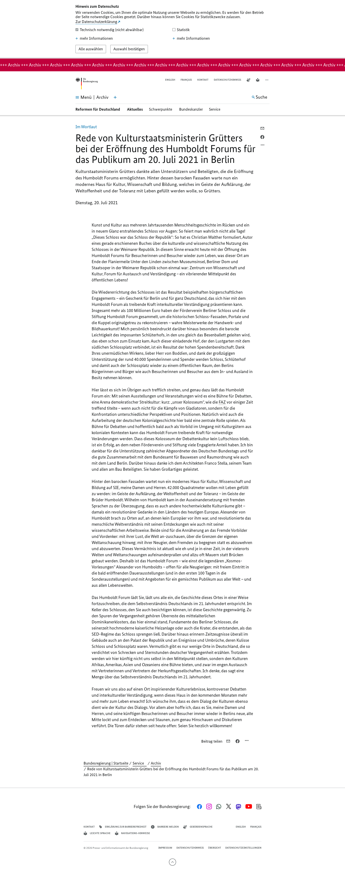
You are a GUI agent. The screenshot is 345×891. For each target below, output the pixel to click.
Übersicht (214, 847)
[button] (267, 80)
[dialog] (172, 29)
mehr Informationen (96, 38)
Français (186, 79)
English (170, 79)
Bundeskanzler (191, 109)
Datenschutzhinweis (227, 79)
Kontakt (202, 79)
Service (216, 109)
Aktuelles (135, 109)
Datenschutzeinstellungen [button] (243, 847)
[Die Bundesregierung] (86, 83)
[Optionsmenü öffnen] (263, 146)
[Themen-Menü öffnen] (115, 97)
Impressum (165, 847)
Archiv (156, 763)
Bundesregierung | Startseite (106, 763)
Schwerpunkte (161, 109)
